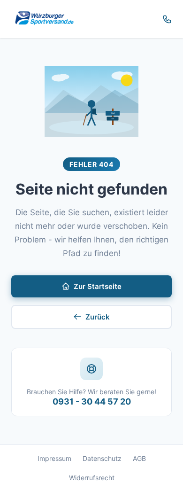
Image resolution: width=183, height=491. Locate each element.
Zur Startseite (98, 286)
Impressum (54, 458)
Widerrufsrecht (91, 478)
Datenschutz (102, 458)
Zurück (97, 316)
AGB (139, 458)
